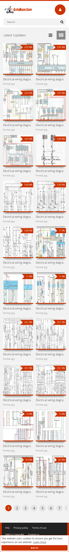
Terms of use (39, 527)
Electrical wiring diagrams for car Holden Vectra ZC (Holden (51, 171)
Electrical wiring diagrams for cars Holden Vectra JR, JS (51, 308)
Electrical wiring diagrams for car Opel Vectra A (51, 400)
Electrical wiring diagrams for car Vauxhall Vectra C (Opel (51, 217)
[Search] (61, 21)
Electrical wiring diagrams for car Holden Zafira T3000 (51, 79)
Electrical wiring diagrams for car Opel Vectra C (18, 262)
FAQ (7, 527)
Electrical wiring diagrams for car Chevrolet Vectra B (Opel (18, 308)
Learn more (39, 542)
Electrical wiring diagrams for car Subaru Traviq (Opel (18, 79)
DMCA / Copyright (14, 534)
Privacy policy (21, 527)
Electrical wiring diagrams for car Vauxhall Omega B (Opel (18, 492)
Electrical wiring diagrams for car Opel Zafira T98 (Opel (18, 171)
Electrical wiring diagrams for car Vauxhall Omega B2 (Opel (18, 446)
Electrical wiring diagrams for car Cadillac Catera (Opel (51, 492)
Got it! (34, 547)
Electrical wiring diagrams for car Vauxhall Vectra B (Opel (51, 262)
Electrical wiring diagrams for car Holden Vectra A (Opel (51, 354)
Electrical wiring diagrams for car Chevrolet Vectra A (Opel (18, 354)
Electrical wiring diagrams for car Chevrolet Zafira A (18, 125)
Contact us (33, 534)
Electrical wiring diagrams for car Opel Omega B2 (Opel (51, 446)
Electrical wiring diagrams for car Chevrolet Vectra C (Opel (18, 217)
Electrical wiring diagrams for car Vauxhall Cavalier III (18, 400)
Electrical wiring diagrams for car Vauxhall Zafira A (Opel (51, 125)
